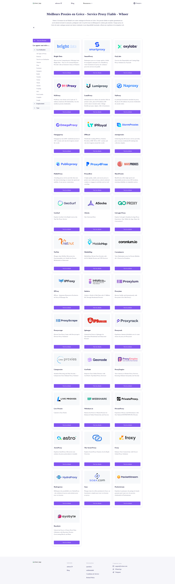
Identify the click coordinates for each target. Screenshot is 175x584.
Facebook (38, 68)
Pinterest (38, 56)
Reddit (38, 74)
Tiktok (38, 82)
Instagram (39, 71)
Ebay (37, 65)
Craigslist (38, 97)
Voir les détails (67, 73)
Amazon (38, 62)
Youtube (38, 77)
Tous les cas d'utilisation (42, 59)
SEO (37, 91)
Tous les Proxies (41, 40)
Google (38, 100)
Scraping (38, 88)
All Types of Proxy (41, 53)
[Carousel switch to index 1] (87, 35)
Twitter (38, 80)
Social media (39, 94)
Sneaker (38, 85)
